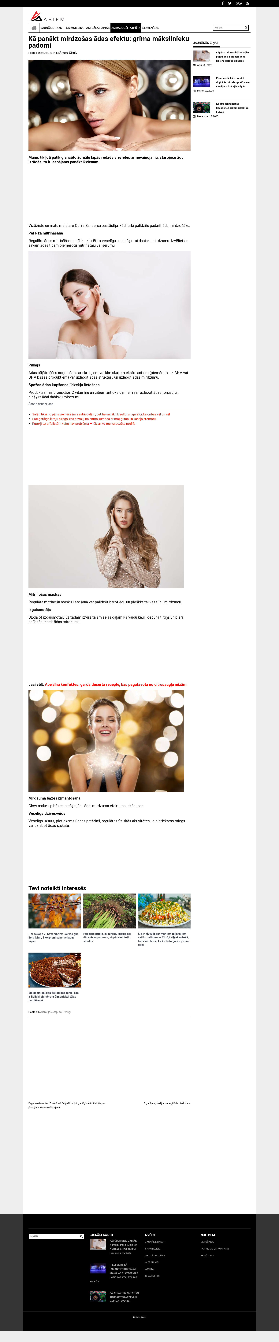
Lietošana (207, 1241)
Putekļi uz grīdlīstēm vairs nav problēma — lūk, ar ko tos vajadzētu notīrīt (83, 423)
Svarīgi (67, 1012)
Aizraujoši (119, 28)
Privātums (207, 1255)
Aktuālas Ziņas (98, 28)
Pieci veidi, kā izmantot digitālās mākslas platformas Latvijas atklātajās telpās (233, 82)
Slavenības (150, 28)
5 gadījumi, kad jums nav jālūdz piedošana (167, 1103)
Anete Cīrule (68, 52)
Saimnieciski (75, 28)
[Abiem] (33, 27)
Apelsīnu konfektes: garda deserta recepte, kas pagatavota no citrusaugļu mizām (115, 684)
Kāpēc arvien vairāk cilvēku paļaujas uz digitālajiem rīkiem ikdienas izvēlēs (232, 56)
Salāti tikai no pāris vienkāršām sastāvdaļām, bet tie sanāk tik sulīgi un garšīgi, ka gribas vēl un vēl (101, 414)
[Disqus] (109, 1164)
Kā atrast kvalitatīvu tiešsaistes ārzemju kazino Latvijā (232, 108)
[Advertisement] (109, 193)
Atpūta (135, 28)
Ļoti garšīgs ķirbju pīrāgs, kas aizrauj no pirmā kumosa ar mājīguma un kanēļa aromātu (94, 419)
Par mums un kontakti (215, 1248)
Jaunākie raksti (52, 28)
